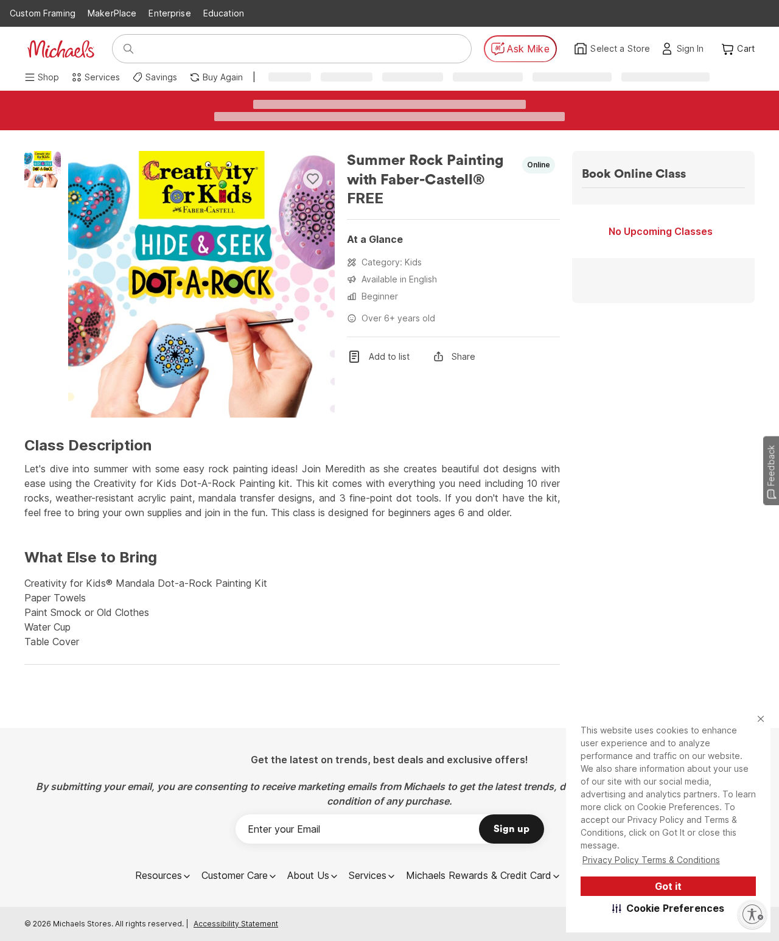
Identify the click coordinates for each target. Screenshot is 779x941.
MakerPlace (112, 13)
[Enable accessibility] (752, 914)
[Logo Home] (60, 49)
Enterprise (169, 13)
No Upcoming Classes (661, 231)
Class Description (88, 445)
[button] (668, 908)
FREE (365, 198)
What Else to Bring (90, 557)
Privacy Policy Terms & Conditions (651, 860)
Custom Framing (42, 13)
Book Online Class (634, 174)
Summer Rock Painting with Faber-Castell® (427, 170)
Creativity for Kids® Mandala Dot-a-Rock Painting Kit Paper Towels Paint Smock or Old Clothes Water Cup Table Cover (145, 612)
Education (223, 13)
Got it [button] (668, 886)
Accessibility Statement (236, 923)
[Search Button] (128, 49)
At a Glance (375, 239)
